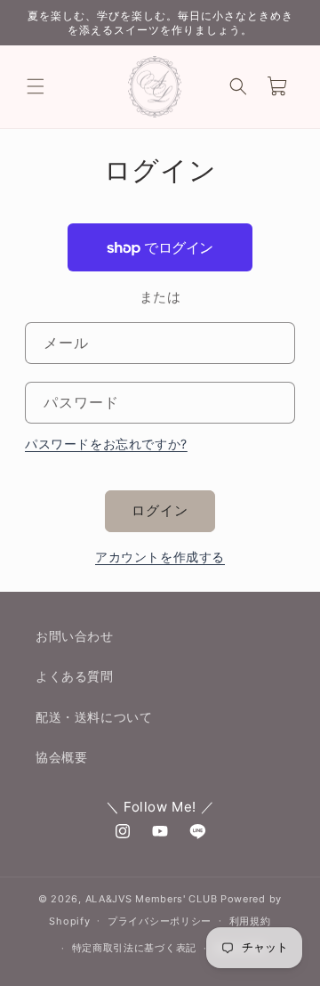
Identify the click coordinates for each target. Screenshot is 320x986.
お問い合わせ (75, 635)
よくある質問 (75, 675)
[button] (35, 86)
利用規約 (250, 921)
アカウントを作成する (160, 556)
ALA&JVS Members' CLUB (151, 899)
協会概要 (61, 756)
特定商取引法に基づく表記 (134, 948)
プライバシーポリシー (160, 921)
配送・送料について (94, 716)
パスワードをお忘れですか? (106, 443)
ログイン (160, 510)
